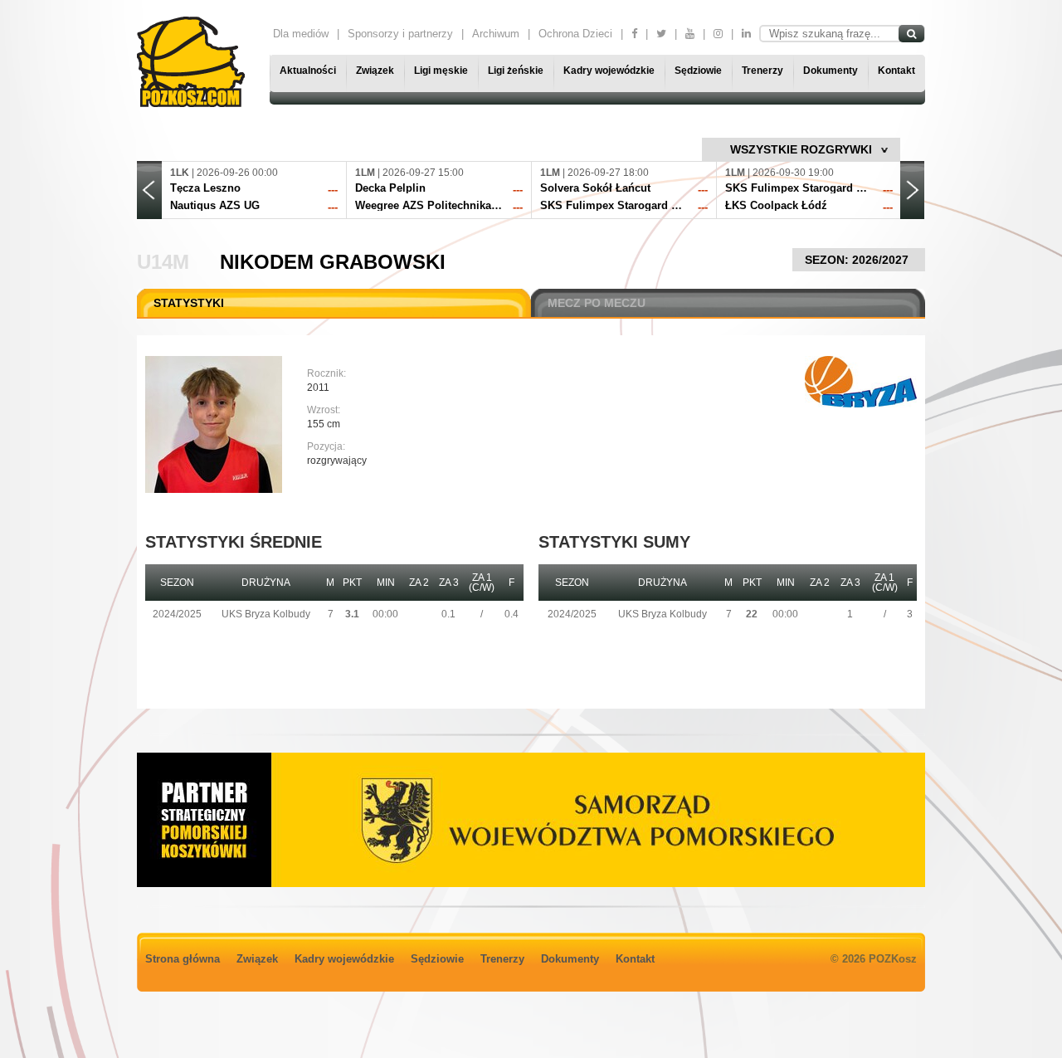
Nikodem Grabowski (333, 262)
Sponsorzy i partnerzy (400, 33)
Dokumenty (830, 70)
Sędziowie (698, 70)
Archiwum (495, 33)
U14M (163, 262)
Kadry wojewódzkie (609, 70)
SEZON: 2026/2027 (858, 259)
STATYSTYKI (188, 303)
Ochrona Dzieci (575, 33)
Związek (375, 70)
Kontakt (896, 70)
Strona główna (182, 959)
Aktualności (308, 70)
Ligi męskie (441, 70)
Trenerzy (762, 70)
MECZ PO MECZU (596, 303)
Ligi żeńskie (515, 70)
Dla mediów (301, 33)
